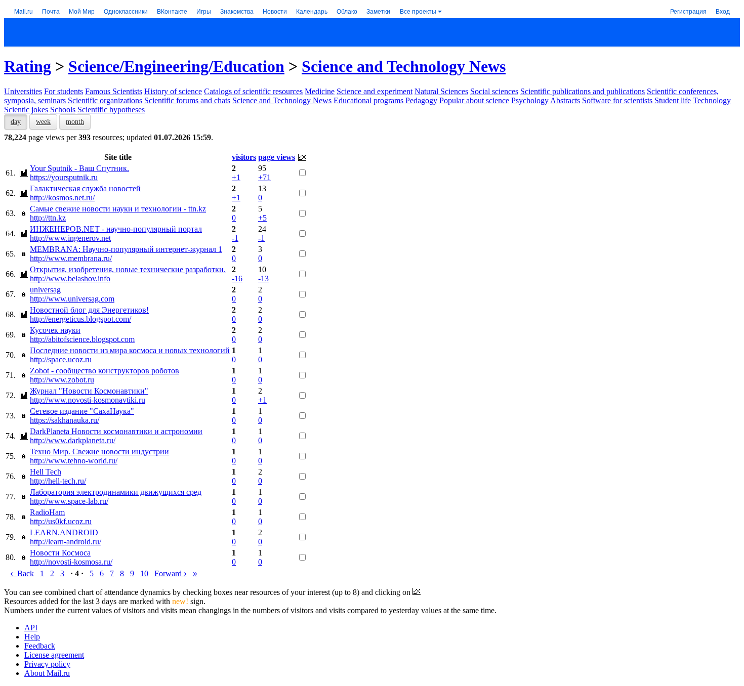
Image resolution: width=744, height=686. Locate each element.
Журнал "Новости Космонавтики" (89, 391)
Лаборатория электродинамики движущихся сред (115, 492)
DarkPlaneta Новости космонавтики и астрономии (116, 431)
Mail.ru (23, 11)
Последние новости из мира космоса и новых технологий (130, 350)
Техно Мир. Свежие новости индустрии (99, 451)
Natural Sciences (441, 91)
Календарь (311, 11)
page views (276, 157)
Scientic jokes (26, 109)
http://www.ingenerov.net (70, 238)
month (75, 121)
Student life (672, 100)
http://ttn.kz (48, 217)
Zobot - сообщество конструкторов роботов (104, 370)
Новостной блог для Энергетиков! (89, 310)
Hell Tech (45, 471)
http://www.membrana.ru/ (71, 258)
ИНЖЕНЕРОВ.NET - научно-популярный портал (116, 229)
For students (63, 91)
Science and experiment (374, 91)
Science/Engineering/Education (176, 66)
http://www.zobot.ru (62, 379)
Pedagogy (421, 100)
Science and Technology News (404, 66)
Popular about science (474, 100)
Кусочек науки (55, 330)
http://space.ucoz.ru (61, 359)
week (43, 121)
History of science (173, 91)
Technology (712, 100)
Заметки (378, 11)
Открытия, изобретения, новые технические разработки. (128, 269)
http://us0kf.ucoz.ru (61, 521)
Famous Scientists (113, 91)
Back (22, 573)
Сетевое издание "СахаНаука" (82, 411)
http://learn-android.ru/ (65, 541)
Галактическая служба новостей (85, 188)
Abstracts (565, 100)
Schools (62, 109)
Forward (170, 573)
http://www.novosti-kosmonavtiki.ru (87, 400)
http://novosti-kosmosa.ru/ (71, 562)
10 (144, 573)
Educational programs (368, 100)
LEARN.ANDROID (64, 532)
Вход (723, 11)
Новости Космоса (60, 552)
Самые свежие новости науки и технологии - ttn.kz (118, 208)
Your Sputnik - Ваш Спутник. (79, 168)
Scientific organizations (105, 100)
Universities (23, 91)
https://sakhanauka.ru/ (64, 420)
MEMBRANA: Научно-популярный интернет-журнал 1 (126, 249)
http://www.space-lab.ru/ (69, 501)
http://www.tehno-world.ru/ (73, 460)
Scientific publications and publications (582, 91)
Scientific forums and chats (187, 100)
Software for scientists (617, 100)
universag (45, 289)
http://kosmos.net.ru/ (62, 197)
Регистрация (688, 11)
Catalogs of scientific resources (253, 91)
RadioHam (47, 512)
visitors (244, 157)
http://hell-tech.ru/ (58, 481)
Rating (27, 66)
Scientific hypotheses (111, 109)
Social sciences (494, 91)
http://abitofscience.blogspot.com (82, 339)
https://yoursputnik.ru (64, 177)
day (16, 121)
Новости (275, 11)
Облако (347, 11)
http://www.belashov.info (70, 278)
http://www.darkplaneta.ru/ (72, 440)
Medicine (320, 91)
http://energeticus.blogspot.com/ (80, 319)
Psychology (530, 100)
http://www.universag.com (72, 298)
